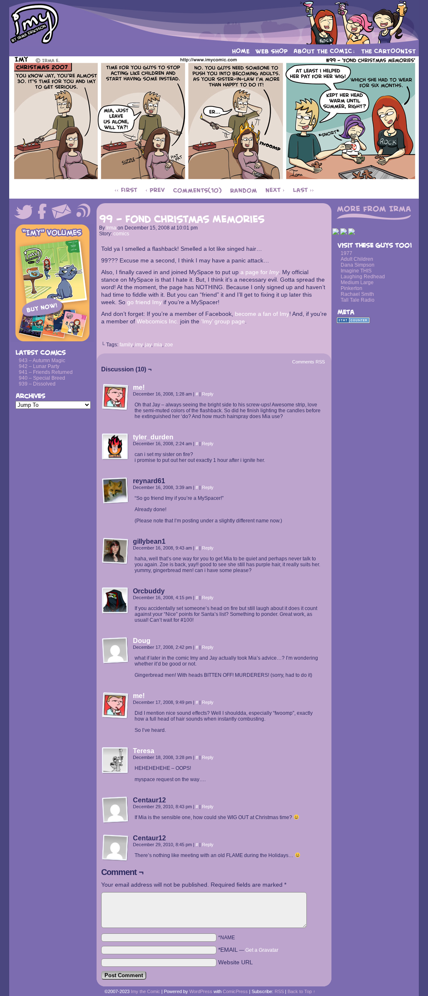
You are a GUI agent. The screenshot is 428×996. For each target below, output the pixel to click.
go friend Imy (144, 302)
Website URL (235, 962)
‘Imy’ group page (223, 321)
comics (121, 234)
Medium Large (357, 282)
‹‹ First (126, 190)
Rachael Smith (357, 294)
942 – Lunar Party (39, 366)
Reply (208, 393)
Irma (111, 228)
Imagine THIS (356, 271)
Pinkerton (351, 288)
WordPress (200, 991)
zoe (169, 345)
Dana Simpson (357, 265)
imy (139, 345)
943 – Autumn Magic (42, 360)
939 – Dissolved (37, 384)
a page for (259, 272)
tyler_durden (153, 437)
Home (241, 51)
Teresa (143, 750)
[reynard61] (115, 490)
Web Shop (271, 51)
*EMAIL (248, 949)
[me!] (115, 408)
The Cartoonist (388, 51)
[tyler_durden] (115, 458)
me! (139, 387)
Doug (141, 640)
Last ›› (303, 190)
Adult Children (357, 259)
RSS (279, 991)
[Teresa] (115, 772)
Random (243, 190)
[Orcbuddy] (115, 601)
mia (158, 345)
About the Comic (324, 51)
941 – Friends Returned (46, 372)
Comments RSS (308, 361)
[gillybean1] (115, 551)
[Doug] (115, 661)
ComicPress (235, 991)
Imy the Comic (214, 23)
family (126, 345)
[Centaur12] (115, 810)
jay (148, 345)
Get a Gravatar (261, 950)
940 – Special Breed (42, 378)
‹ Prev (155, 190)
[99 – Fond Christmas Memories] (214, 179)
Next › (275, 190)
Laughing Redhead (363, 277)
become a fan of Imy (262, 313)
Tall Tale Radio (357, 300)
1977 (346, 253)
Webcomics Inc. (157, 321)
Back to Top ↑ (302, 991)
